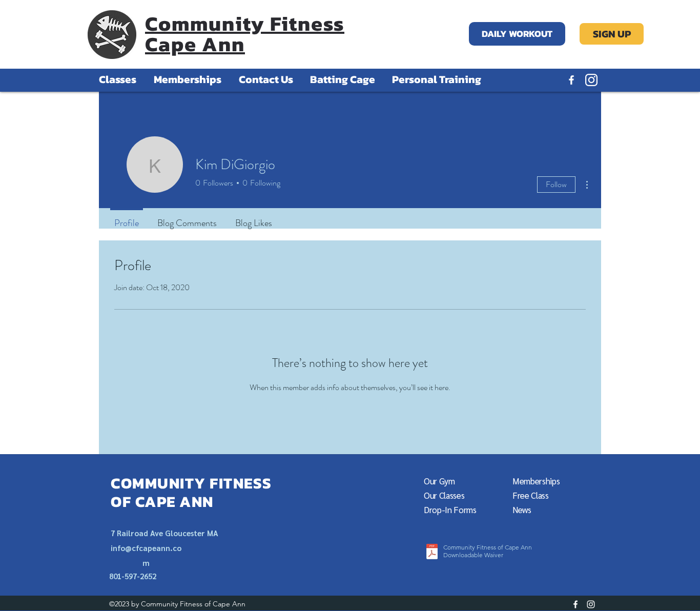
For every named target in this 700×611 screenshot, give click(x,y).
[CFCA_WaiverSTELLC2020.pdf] (432, 553)
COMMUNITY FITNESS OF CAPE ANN (191, 492)
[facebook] (571, 80)
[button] (530, 496)
